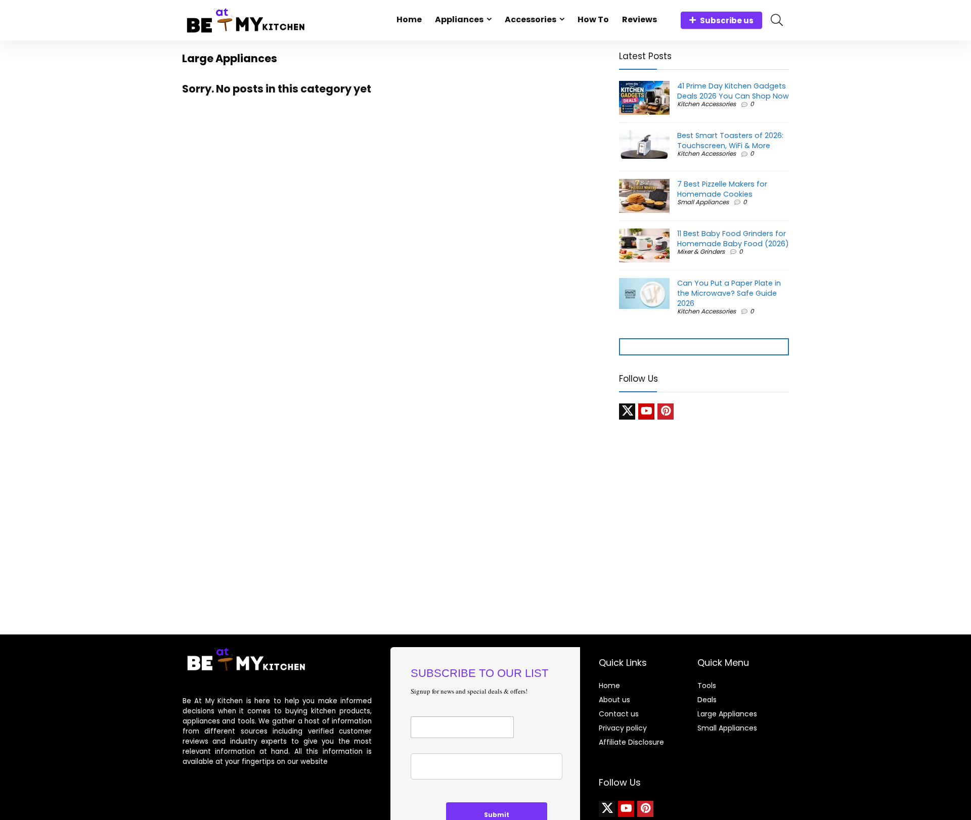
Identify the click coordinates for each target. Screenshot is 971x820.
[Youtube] (646, 411)
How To (593, 19)
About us (614, 700)
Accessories (530, 19)
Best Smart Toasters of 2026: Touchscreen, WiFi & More (730, 140)
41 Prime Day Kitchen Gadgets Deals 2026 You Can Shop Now (733, 91)
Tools (706, 685)
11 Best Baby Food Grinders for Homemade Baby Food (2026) (733, 239)
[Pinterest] (665, 411)
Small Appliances (703, 202)
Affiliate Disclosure (631, 742)
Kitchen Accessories (706, 104)
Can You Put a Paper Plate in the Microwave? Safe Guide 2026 (729, 293)
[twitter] (627, 411)
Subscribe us (727, 20)
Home (409, 19)
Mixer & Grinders (701, 251)
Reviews (639, 19)
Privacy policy (623, 728)
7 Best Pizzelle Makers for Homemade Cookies (722, 189)
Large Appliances (727, 714)
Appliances (459, 19)
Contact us (619, 714)
